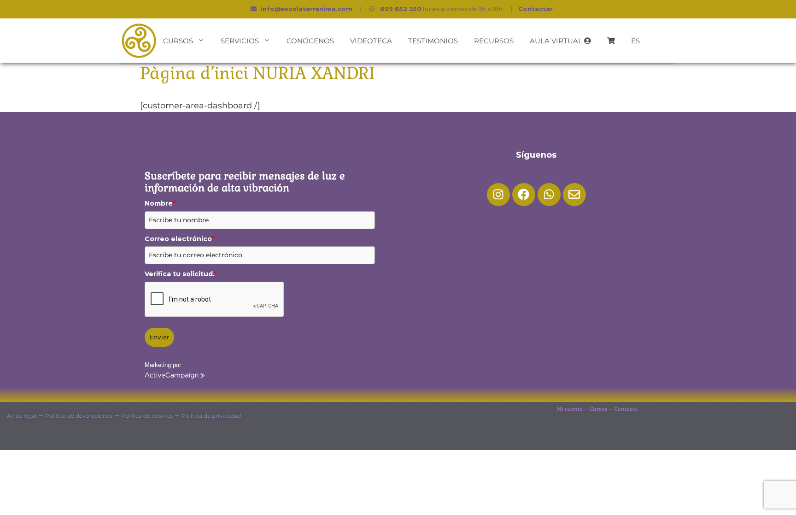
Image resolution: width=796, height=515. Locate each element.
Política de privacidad (211, 415)
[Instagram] (498, 194)
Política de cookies (147, 415)
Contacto (626, 409)
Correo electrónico (180, 239)
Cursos (599, 409)
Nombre (160, 203)
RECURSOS (494, 40)
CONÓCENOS (310, 40)
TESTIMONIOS (433, 40)
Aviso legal (21, 415)
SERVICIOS (240, 40)
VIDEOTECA (371, 40)
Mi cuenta (569, 409)
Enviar (159, 337)
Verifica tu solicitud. (181, 274)
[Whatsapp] (549, 194)
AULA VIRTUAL (557, 40)
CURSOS (178, 40)
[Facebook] (523, 194)
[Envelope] (574, 194)
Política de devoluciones (78, 415)
